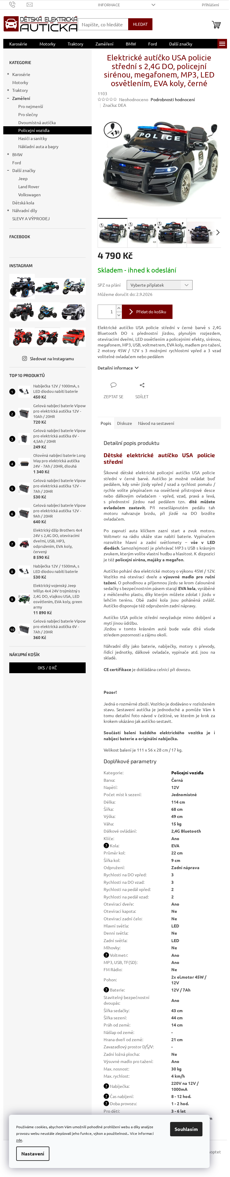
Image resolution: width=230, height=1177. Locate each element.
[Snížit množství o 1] (119, 315)
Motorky (20, 82)
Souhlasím (186, 1129)
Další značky (23, 170)
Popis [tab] (106, 423)
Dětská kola (23, 202)
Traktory (20, 90)
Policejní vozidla (33, 130)
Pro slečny (28, 114)
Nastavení (32, 1153)
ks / (47, 667)
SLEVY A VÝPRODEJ (31, 218)
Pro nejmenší (30, 106)
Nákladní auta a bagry (38, 146)
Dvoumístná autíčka (37, 122)
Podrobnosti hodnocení (173, 99)
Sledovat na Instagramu (52, 358)
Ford (16, 162)
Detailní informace (115, 367)
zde (19, 1140)
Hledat (140, 24)
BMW (17, 154)
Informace (109, 4)
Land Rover (28, 186)
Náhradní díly (24, 210)
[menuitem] (18, 43)
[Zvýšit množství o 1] (119, 308)
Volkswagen (29, 194)
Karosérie (21, 74)
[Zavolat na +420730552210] (18, 4)
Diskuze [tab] (124, 423)
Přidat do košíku (151, 311)
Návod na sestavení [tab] (156, 423)
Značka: (114, 105)
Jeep (23, 178)
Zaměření (21, 98)
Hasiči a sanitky (32, 138)
